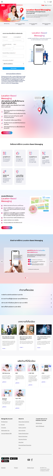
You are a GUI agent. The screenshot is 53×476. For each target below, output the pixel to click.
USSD (43, 373)
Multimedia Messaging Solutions (46, 24)
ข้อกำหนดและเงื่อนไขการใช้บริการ (13, 73)
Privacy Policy (15, 83)
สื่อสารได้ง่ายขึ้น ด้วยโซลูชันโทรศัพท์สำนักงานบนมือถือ (8, 337)
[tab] (25, 277)
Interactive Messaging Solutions (33, 24)
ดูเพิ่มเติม (4, 382)
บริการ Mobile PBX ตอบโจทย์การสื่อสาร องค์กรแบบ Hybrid (43, 338)
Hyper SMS (18, 398)
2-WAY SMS (31, 373)
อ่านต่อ (3, 348)
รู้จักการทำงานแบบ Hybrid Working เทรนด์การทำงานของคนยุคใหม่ (26, 338)
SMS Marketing (6, 23)
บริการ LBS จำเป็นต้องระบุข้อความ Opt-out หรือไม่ (14, 303)
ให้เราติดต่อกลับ (6, 132)
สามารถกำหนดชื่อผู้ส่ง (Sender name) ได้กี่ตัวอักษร (14, 299)
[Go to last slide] (2, 261)
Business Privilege (4, 399)
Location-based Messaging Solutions (20, 24)
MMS (16, 373)
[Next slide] (51, 261)
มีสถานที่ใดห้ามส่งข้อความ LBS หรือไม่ (11, 307)
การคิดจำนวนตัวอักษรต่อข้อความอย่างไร (12, 295)
